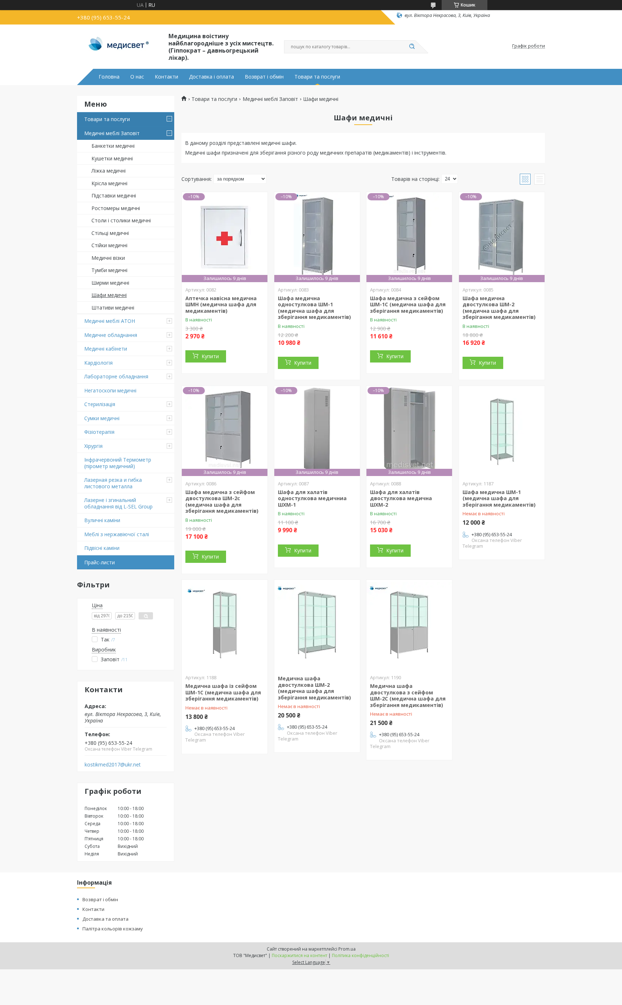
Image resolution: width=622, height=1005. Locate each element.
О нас (137, 76)
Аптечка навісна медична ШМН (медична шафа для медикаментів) (221, 304)
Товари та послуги (317, 76)
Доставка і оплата (211, 76)
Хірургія (93, 446)
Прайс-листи (99, 562)
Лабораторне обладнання (116, 376)
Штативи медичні (112, 307)
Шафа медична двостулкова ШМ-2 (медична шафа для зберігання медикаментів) (499, 308)
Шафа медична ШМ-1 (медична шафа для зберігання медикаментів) (499, 498)
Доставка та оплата (105, 919)
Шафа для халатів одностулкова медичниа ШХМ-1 (312, 498)
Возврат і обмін (264, 76)
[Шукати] (412, 46)
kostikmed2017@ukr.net (113, 764)
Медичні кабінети (105, 348)
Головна (109, 76)
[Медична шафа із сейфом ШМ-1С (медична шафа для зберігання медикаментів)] (224, 625)
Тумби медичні (109, 270)
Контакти (166, 76)
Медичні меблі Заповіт (112, 133)
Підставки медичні (113, 195)
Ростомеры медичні (115, 208)
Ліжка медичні (108, 170)
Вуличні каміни (102, 520)
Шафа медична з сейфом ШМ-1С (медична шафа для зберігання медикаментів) (408, 304)
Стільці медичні (110, 233)
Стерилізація (99, 404)
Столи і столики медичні (121, 220)
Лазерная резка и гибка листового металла (113, 483)
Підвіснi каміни (102, 547)
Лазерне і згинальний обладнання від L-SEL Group (118, 503)
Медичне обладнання (110, 335)
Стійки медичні (109, 245)
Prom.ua (347, 949)
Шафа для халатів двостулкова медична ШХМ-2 (401, 498)
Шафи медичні (109, 295)
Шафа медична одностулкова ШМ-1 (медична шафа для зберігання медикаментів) (314, 308)
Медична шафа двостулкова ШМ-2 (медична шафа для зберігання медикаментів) (314, 688)
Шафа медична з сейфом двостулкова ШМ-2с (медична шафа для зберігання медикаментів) (221, 502)
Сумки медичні (102, 418)
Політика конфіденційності (360, 955)
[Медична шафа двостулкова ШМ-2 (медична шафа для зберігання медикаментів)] (317, 625)
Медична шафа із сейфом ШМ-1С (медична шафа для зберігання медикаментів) (223, 692)
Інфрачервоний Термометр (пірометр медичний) (117, 463)
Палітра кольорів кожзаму (112, 928)
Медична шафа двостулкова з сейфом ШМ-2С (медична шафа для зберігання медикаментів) (408, 695)
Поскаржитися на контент (299, 955)
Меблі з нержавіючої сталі (116, 534)
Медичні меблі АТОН (109, 320)
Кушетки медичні (112, 158)
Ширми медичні (110, 282)
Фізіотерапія (99, 431)
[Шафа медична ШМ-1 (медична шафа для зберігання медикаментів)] (502, 431)
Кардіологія (98, 362)
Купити (210, 356)
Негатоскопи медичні (110, 390)
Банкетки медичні (113, 145)
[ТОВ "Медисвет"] (119, 46)
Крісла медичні (109, 183)
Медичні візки (108, 257)
